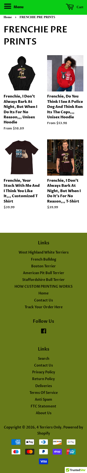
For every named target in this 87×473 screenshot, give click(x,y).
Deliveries (43, 386)
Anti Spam (43, 399)
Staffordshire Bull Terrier (43, 280)
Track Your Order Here (44, 307)
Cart (79, 7)
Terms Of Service (43, 392)
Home (8, 17)
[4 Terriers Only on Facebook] (43, 332)
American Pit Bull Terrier (43, 273)
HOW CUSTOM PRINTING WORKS (43, 286)
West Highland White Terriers (44, 252)
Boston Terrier (43, 266)
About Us (43, 413)
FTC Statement (43, 406)
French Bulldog (43, 259)
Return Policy (43, 379)
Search (43, 358)
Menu (18, 7)
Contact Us (43, 300)
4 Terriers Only (48, 427)
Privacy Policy (43, 372)
